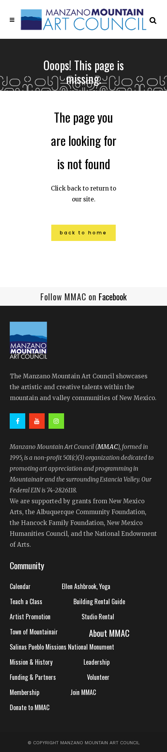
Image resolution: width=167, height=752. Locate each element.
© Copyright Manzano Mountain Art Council (84, 742)
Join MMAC (83, 692)
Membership (24, 692)
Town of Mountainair (34, 631)
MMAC (107, 447)
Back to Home (83, 232)
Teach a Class (26, 601)
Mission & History (31, 662)
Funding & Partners (33, 677)
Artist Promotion (30, 616)
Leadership (97, 662)
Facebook (113, 296)
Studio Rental (98, 616)
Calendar (20, 586)
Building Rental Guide (99, 601)
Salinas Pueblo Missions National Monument (62, 647)
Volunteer (98, 677)
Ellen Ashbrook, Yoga (86, 586)
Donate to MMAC (29, 707)
